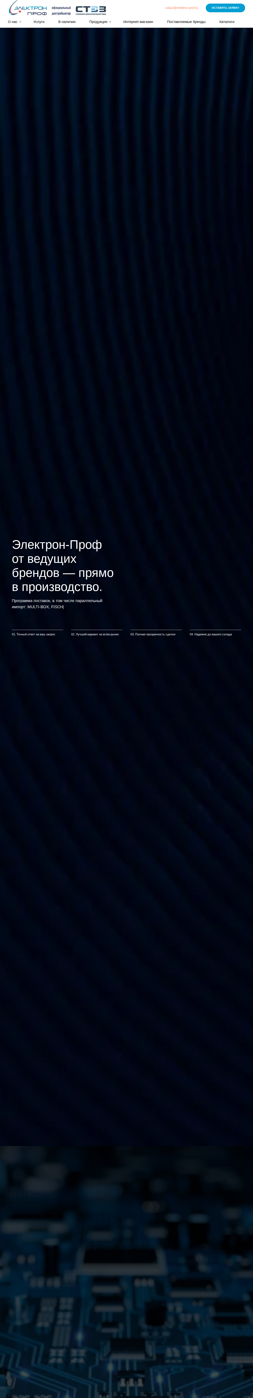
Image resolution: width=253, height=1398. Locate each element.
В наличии (67, 22)
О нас (13, 22)
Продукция (98, 22)
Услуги (38, 22)
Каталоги (226, 22)
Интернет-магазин (138, 22)
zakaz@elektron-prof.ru (181, 8)
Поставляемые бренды (186, 22)
